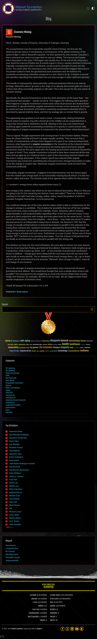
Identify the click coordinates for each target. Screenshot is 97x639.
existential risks (37, 345)
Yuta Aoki (13, 479)
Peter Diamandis (12, 373)
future (50, 344)
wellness (84, 350)
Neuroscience (76, 348)
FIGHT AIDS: (36, 609)
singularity (42, 351)
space (47, 351)
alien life (9, 393)
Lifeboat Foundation (17, 628)
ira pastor (34, 347)
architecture (10, 398)
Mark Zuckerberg (13, 388)
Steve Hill (13, 502)
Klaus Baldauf (15, 473)
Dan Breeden (14, 444)
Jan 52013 (9, 32)
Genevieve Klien (15, 431)
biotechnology (74, 341)
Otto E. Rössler (16, 291)
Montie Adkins (15, 518)
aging (7, 340)
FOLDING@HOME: (34, 613)
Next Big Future (12, 554)
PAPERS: (52, 616)
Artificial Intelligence (36, 341)
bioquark (55, 340)
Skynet (8, 385)
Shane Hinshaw (15, 489)
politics (82, 348)
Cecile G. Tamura (16, 476)
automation (10, 407)
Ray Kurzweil (11, 378)
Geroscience (11, 545)
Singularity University (14, 383)
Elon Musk (10, 380)
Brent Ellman (14, 505)
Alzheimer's (16, 341)
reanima (87, 348)
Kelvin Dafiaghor (16, 457)
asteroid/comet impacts (16, 400)
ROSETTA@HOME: (33, 616)
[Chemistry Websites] (48, 323)
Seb (10, 508)
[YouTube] (77, 629)
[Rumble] (82, 629)
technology (63, 351)
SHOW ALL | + (9, 527)
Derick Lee (13, 483)
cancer (16, 345)
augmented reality (13, 405)
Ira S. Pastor (14, 521)
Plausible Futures (13, 557)
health (65, 344)
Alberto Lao (14, 486)
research (34, 351)
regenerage (14, 351)
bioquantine (46, 341)
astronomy (10, 402)
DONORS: (40, 606)
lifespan (56, 347)
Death (31, 344)
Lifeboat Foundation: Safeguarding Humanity (42, 8)
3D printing (10, 368)
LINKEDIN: (34, 598)
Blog (48, 19)
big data (9, 412)
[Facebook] (63, 629)
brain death (10, 344)
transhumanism (73, 351)
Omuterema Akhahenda (19, 470)
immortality (13, 347)
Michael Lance (15, 512)
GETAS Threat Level (48, 586)
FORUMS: (42, 620)
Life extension (45, 347)
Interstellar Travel (24, 348)
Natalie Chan (14, 496)
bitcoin (83, 341)
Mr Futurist (10, 551)
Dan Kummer (14, 467)
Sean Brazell (14, 499)
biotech (64, 340)
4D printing (10, 371)
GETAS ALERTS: (54, 598)
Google (59, 344)
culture (27, 344)
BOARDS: (52, 606)
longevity (65, 347)
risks (38, 351)
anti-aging (25, 340)
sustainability (53, 351)
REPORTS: (53, 609)
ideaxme (88, 345)
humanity (83, 344)
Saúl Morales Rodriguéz (19, 435)
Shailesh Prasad (16, 447)
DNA (7, 375)
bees (7, 410)
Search (92, 309)
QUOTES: (52, 620)
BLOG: (51, 602)
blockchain (89, 341)
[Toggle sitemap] (88, 8)
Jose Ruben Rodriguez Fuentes (22, 463)
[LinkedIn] (72, 629)
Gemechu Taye (15, 454)
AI (11, 341)
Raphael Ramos (15, 492)
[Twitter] (67, 629)
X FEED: (35, 602)
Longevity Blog (12, 548)
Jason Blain (14, 515)
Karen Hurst (14, 460)
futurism (55, 345)
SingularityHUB (12, 560)
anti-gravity (10, 395)
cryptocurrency (22, 344)
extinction (44, 344)
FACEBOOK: (33, 595)
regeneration (25, 350)
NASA (71, 348)
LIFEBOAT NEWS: (55, 595)
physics (25, 291)
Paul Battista (14, 451)
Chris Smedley (15, 524)
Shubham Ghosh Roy (18, 438)
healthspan (75, 344)
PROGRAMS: (53, 613)
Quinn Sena (14, 441)
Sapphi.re (39, 628)
